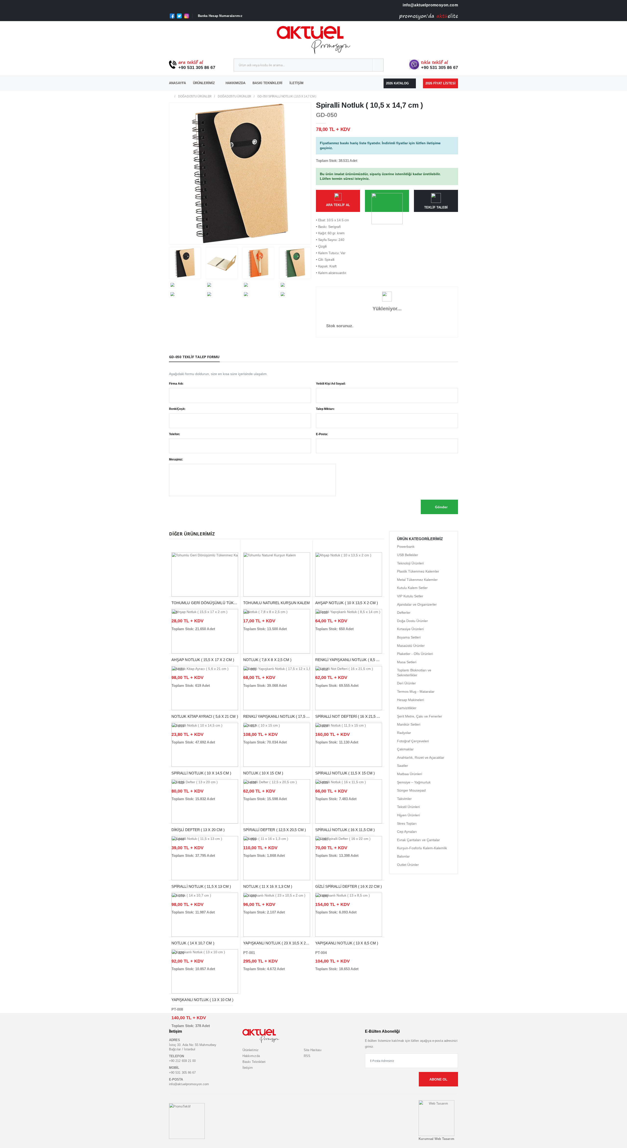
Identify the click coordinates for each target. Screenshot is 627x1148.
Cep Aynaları (407, 832)
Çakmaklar (405, 749)
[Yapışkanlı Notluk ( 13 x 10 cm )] (204, 971)
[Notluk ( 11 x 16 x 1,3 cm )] (276, 858)
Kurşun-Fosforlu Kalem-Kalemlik (422, 848)
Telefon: (174, 434)
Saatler (402, 766)
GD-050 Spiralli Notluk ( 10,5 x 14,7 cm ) (286, 96)
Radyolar (404, 733)
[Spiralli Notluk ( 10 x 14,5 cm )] (204, 744)
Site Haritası (313, 1050)
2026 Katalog (398, 83)
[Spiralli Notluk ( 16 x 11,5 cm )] (348, 801)
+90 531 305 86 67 (196, 67)
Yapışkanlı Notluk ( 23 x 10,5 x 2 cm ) (279, 943)
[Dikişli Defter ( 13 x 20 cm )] (204, 801)
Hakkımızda (235, 83)
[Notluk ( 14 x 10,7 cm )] (204, 914)
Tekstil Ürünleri (408, 807)
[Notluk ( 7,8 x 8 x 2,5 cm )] (276, 631)
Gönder (440, 507)
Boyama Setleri (409, 637)
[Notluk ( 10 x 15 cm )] (276, 744)
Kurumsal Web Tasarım (436, 1139)
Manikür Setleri (408, 724)
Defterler (403, 612)
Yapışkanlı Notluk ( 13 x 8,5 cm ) (346, 943)
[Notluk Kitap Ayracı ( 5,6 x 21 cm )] (204, 688)
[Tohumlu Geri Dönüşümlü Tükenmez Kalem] (204, 574)
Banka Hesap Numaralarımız (220, 16)
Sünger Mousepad (411, 790)
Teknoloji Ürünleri (410, 563)
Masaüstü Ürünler (411, 646)
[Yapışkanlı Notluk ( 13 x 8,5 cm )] (348, 914)
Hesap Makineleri (410, 700)
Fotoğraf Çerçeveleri (413, 741)
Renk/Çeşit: (177, 409)
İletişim (296, 83)
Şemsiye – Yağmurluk (414, 782)
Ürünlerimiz (204, 83)
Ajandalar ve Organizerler (417, 604)
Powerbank (405, 546)
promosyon (413, 16)
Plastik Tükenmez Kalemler (418, 571)
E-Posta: (322, 434)
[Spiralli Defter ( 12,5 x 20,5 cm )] (276, 801)
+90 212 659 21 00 (182, 1061)
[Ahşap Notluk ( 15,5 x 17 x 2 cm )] (204, 631)
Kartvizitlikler (406, 708)
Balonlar (403, 856)
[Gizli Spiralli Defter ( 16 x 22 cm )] (348, 858)
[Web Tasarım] (436, 1118)
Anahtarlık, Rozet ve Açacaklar (420, 757)
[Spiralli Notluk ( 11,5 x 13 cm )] (204, 858)
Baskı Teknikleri (267, 83)
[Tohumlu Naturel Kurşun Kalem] (276, 574)
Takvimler (404, 799)
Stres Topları (407, 823)
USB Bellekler (407, 555)
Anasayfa (177, 83)
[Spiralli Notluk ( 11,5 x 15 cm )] (348, 744)
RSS (307, 1056)
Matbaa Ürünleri (409, 774)
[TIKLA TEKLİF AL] (387, 201)
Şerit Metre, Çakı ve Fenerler (419, 716)
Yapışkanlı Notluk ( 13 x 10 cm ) (202, 1000)
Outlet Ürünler (408, 865)
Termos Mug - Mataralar (415, 691)
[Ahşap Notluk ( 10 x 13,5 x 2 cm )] (348, 574)
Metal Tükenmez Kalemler (417, 580)
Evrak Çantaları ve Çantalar (418, 840)
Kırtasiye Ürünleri (410, 629)
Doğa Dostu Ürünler (195, 96)
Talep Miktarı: (325, 409)
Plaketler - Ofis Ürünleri (415, 654)
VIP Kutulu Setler (410, 596)
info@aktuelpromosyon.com (430, 5)
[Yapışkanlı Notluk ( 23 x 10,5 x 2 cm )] (276, 914)
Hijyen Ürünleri (408, 815)
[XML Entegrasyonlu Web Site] (187, 1121)
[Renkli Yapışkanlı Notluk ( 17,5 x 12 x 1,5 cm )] (276, 688)
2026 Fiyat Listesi (440, 83)
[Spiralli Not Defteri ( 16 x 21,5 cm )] (348, 688)
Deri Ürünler (406, 683)
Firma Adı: (176, 383)
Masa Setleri (406, 662)
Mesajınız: (176, 459)
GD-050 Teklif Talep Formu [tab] (194, 356)
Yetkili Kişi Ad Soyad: (331, 383)
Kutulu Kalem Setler (412, 588)
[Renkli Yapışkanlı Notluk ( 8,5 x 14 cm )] (348, 631)
